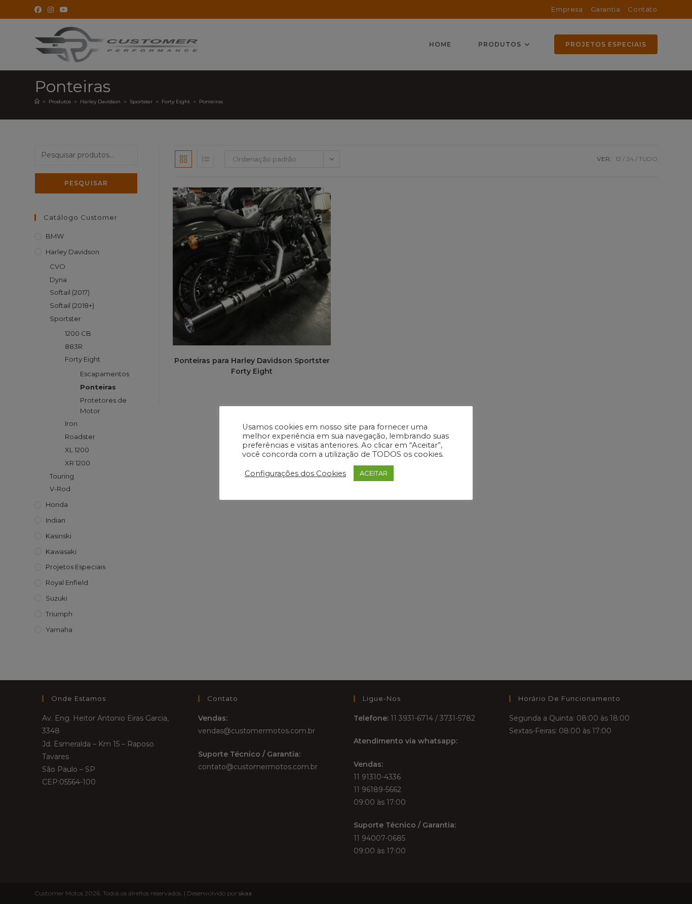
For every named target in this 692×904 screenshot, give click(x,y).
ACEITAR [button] (374, 473)
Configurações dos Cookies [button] (295, 473)
